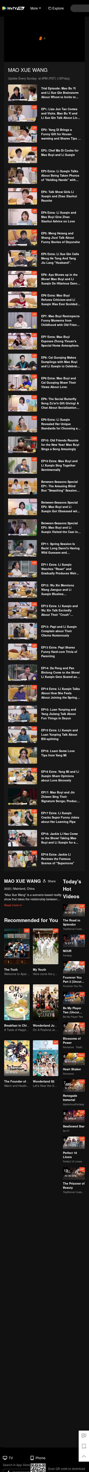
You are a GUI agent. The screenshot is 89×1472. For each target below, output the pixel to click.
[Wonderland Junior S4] (45, 1002)
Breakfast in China (17, 1025)
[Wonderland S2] (45, 1058)
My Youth (39, 969)
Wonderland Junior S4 (48, 1025)
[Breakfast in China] (17, 1002)
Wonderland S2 (43, 1081)
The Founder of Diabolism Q (24, 1081)
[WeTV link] (13, 8)
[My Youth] (45, 946)
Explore (58, 8)
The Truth (11, 969)
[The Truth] (17, 946)
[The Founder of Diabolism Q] (17, 1058)
